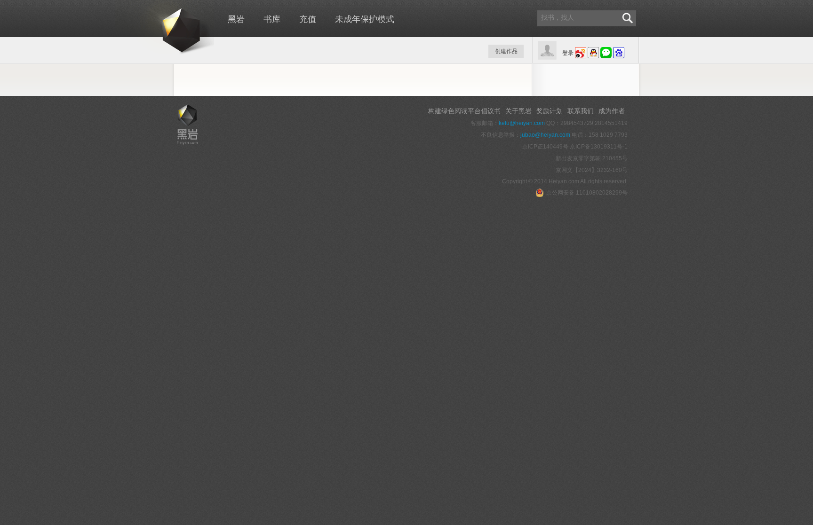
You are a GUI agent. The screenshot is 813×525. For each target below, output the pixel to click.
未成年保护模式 (364, 19)
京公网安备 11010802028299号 (587, 192)
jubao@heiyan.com (545, 135)
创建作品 (506, 51)
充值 (307, 19)
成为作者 (611, 111)
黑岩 (164, 28)
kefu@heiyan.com (522, 123)
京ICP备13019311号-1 (599, 146)
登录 (568, 53)
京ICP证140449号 (545, 146)
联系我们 (580, 111)
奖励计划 (549, 111)
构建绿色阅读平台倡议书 (464, 111)
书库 (271, 19)
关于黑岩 (518, 111)
